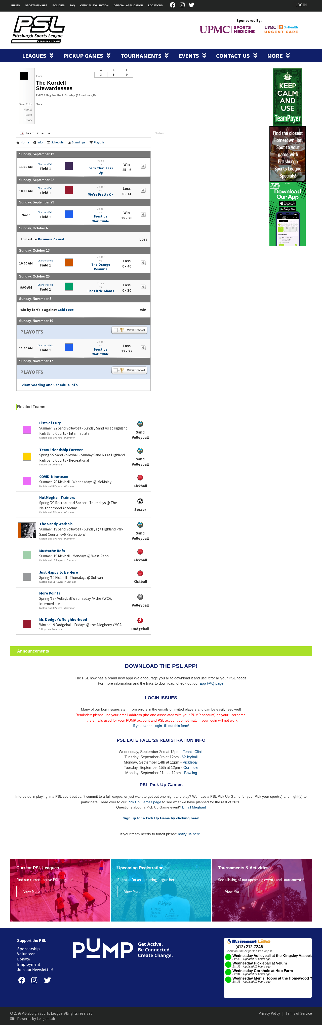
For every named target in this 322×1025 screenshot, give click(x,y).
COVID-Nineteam (53, 476)
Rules (15, 5)
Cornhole (190, 767)
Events (189, 56)
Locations (155, 5)
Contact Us (233, 56)
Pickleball (190, 762)
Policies (59, 5)
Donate (23, 959)
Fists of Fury (50, 422)
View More (31, 891)
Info (40, 142)
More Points (49, 593)
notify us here (189, 834)
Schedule (57, 142)
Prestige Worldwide (100, 218)
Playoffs (99, 142)
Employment (29, 964)
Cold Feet (66, 309)
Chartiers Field (45, 164)
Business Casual (51, 239)
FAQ (72, 5)
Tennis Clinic (193, 751)
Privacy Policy (269, 1013)
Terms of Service (299, 1013)
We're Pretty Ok (100, 194)
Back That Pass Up (101, 170)
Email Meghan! (194, 807)
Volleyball (189, 757)
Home (25, 142)
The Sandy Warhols (55, 523)
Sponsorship (28, 948)
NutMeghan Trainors (57, 497)
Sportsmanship (36, 5)
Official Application (128, 5)
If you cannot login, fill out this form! (161, 726)
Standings (78, 142)
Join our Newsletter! (35, 969)
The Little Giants (100, 291)
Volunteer (26, 953)
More (275, 56)
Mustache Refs (52, 550)
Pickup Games (83, 56)
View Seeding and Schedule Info (50, 385)
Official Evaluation (94, 5)
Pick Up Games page (144, 802)
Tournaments (141, 56)
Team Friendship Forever (61, 449)
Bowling (190, 773)
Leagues (35, 56)
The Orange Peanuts (100, 266)
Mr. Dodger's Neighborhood (63, 619)
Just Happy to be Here (58, 572)
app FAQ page (211, 683)
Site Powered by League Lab (32, 1018)
